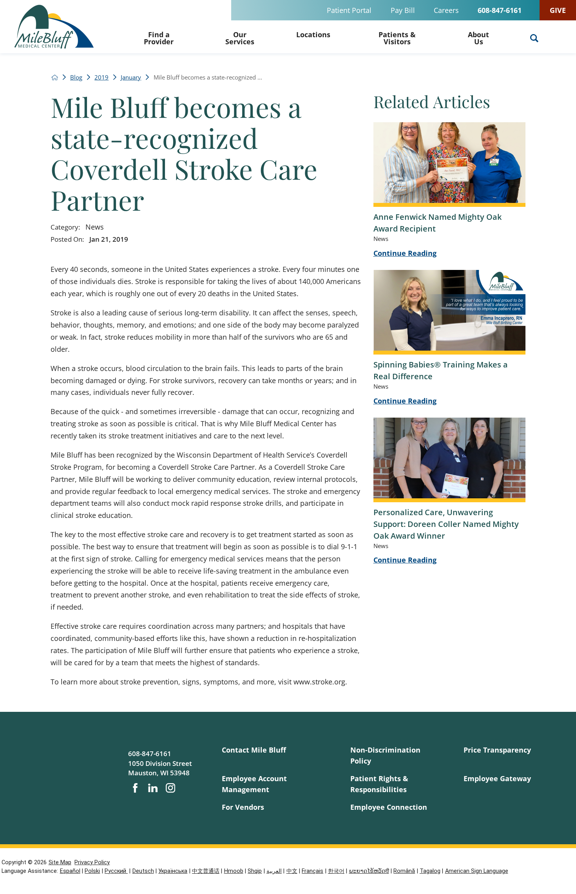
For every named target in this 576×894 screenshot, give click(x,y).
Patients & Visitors (397, 37)
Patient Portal (349, 10)
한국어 (336, 871)
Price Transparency (497, 750)
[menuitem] (158, 36)
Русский (116, 871)
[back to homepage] (54, 77)
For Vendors (243, 807)
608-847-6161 (500, 10)
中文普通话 (205, 871)
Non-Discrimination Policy (385, 755)
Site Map (60, 862)
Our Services (239, 37)
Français (312, 871)
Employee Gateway (497, 778)
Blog (76, 77)
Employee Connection (388, 807)
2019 (101, 77)
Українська (172, 871)
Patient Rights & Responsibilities (379, 783)
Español (70, 871)
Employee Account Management (254, 783)
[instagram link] (170, 788)
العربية (274, 871)
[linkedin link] (153, 788)
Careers (446, 10)
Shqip (255, 871)
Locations (313, 34)
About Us (478, 37)
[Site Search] (534, 38)
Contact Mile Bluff (254, 750)
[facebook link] (135, 788)
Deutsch (143, 871)
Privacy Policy (92, 862)
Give (558, 10)
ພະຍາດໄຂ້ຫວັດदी (369, 871)
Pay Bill (403, 10)
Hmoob (233, 871)
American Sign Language (476, 871)
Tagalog (430, 871)
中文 (291, 871)
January (131, 77)
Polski (92, 871)
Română (404, 871)
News (94, 227)
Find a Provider (159, 37)
